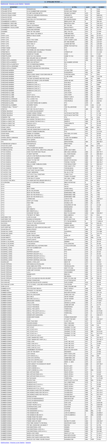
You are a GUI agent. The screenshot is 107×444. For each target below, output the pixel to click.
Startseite (27, 4)
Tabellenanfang (5, 442)
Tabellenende (4, 4)
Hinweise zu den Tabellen (16, 4)
